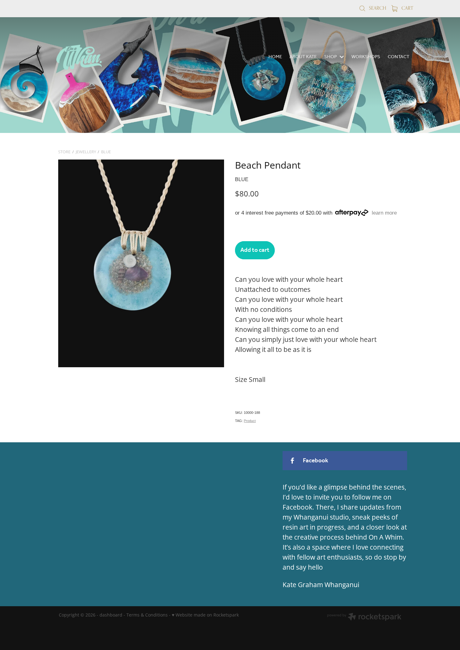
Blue (106, 152)
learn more (384, 213)
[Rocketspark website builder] (364, 617)
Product (250, 421)
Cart (406, 8)
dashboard (111, 615)
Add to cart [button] (254, 250)
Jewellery (86, 152)
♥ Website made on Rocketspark (205, 615)
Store (64, 152)
